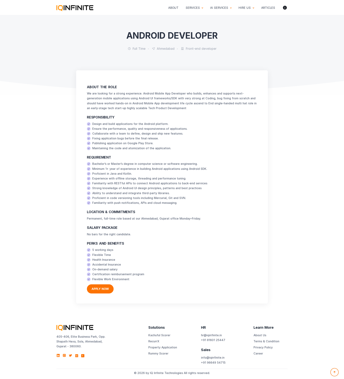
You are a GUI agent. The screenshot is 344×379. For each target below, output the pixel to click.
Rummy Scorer (158, 353)
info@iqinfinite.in (212, 357)
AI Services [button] (219, 7)
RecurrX (153, 341)
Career (258, 353)
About (173, 7)
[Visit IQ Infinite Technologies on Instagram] (64, 355)
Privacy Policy (263, 347)
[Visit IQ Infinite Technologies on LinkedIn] (58, 355)
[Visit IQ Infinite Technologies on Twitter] (70, 355)
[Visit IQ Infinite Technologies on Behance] (77, 355)
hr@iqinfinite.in (211, 335)
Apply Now (100, 289)
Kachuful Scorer (159, 335)
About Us (260, 335)
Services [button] (193, 7)
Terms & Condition (266, 341)
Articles (268, 7)
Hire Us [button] (245, 7)
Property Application (162, 347)
